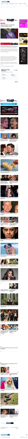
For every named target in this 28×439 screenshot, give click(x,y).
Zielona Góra (4, 23)
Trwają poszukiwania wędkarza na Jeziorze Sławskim (5, 428)
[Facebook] (26, 434)
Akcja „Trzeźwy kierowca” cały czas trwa (14, 428)
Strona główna (2, 7)
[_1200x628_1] (9, 110)
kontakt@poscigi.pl (13, 75)
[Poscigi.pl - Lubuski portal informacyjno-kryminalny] (5, 1)
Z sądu (5, 7)
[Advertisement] (18, 1)
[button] (26, 5)
